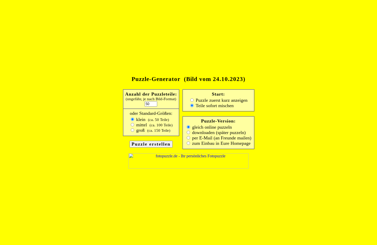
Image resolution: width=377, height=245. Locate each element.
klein (152, 119)
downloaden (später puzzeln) (218, 132)
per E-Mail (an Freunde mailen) (221, 137)
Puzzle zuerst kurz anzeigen (220, 100)
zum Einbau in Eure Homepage (221, 143)
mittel (154, 124)
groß (152, 130)
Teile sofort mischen (214, 105)
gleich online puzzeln (211, 127)
